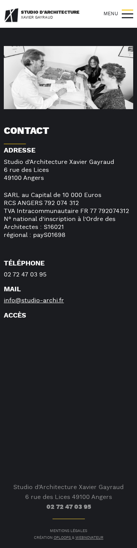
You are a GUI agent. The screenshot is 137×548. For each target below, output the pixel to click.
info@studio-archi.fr (34, 301)
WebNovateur (89, 537)
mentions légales (68, 531)
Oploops (63, 537)
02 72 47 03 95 (68, 507)
